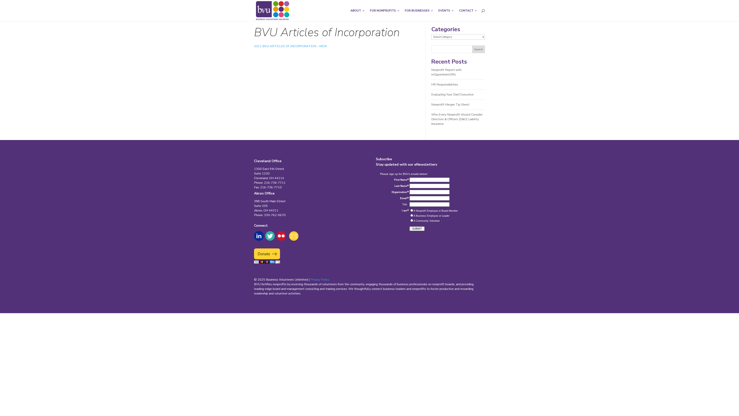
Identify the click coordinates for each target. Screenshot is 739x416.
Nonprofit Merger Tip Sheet (450, 104)
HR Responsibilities (444, 84)
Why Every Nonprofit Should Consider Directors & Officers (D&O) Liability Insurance (457, 119)
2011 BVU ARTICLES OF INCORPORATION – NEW (290, 46)
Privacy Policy (319, 280)
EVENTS (444, 11)
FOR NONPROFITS (383, 11)
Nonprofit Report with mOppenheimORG (446, 72)
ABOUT (355, 11)
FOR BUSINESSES (417, 11)
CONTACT (466, 11)
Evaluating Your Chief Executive (452, 94)
